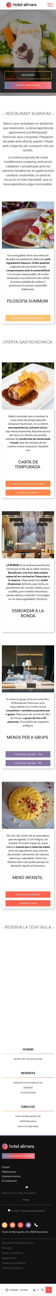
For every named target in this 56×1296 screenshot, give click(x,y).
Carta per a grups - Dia (28, 754)
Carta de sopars (28, 492)
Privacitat (7, 1248)
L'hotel (5, 1167)
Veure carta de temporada (28, 318)
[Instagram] (6, 1225)
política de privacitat (33, 1210)
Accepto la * (28, 1210)
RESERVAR (28, 75)
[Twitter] (22, 1225)
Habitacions (9, 1171)
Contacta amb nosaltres (18, 1155)
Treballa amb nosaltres (14, 1263)
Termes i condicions (12, 1253)
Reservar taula (28, 903)
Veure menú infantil (28, 894)
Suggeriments (9, 1258)
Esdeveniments (11, 1176)
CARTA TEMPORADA (28, 85)
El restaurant (9, 1180)
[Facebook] (30, 1225)
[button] (37, 1225)
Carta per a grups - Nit (28, 763)
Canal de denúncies (12, 1268)
